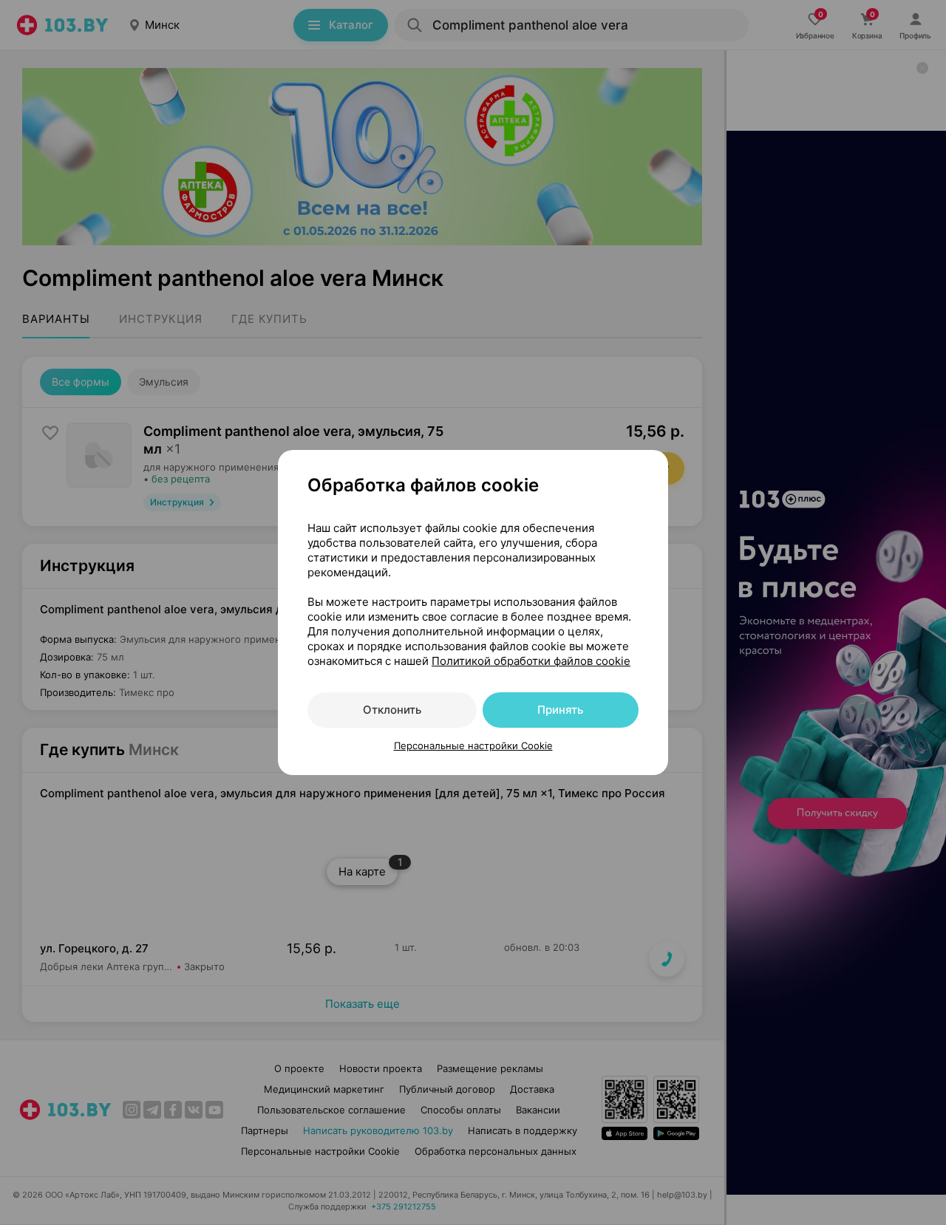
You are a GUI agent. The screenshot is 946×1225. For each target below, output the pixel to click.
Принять (560, 710)
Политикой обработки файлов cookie (531, 661)
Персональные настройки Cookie (473, 745)
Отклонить (392, 710)
